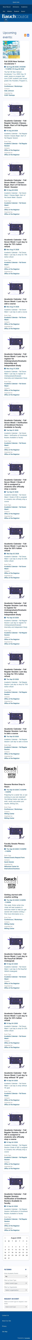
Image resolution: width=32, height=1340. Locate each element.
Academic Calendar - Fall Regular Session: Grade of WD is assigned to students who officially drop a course (15, 1134)
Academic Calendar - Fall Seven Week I (15, 204)
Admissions (16, 7)
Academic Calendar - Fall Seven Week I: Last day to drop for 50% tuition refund (15, 547)
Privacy (4, 1326)
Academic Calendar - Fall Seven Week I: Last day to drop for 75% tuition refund (15, 243)
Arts (4, 11)
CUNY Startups (9, 95)
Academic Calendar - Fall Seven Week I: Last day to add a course (15, 301)
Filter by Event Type (10, 1280)
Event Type (7, 84)
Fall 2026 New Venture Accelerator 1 (14, 62)
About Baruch (7, 7)
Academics (24, 7)
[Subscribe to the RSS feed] (25, 35)
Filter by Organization (10, 1287)
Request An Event (11, 1299)
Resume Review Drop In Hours (14, 785)
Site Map (4, 1331)
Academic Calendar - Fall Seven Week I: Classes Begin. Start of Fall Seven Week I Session (15, 183)
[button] (5, 1238)
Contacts (7, 88)
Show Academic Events (11, 1273)
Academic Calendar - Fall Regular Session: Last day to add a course (15, 731)
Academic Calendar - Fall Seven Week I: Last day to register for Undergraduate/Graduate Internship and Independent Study (15, 360)
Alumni (23, 11)
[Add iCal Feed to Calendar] (28, 35)
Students (16, 11)
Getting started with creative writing (13, 896)
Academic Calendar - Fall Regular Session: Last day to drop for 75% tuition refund (15, 672)
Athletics (9, 11)
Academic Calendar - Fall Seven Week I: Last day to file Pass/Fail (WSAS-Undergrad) (15, 957)
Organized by (8, 93)
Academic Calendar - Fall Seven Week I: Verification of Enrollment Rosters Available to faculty (15, 423)
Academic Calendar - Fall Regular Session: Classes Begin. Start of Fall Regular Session (16, 124)
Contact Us (5, 1315)
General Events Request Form (14, 857)
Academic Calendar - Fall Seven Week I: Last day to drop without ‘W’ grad (15, 1075)
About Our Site (6, 1321)
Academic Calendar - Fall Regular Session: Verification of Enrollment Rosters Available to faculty (15, 1198)
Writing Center (9, 818)
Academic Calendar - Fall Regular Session (15, 145)
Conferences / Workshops (13, 86)
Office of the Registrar (11, 155)
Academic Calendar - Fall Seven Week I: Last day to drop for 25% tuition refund (15, 1016)
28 (23, 1255)
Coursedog (27, 1338)
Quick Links (16, 2)
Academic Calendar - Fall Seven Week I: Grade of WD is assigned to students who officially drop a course (15, 484)
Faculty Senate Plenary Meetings (14, 845)
